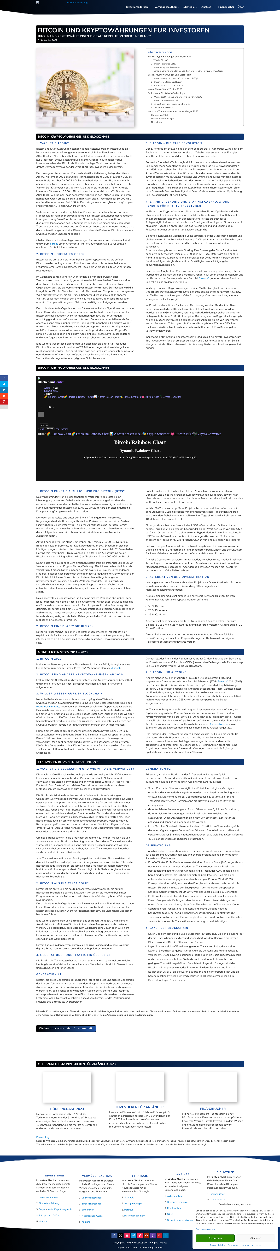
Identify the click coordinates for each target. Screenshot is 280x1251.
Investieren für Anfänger (162, 118)
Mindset (115, 668)
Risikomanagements (48, 706)
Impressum (256, 1245)
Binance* (204, 278)
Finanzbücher (226, 7)
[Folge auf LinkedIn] (166, 1235)
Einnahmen (88, 1209)
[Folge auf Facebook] (114, 1235)
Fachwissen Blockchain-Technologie (166, 93)
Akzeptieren (215, 1238)
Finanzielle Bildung (49, 1203)
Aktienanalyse (175, 1196)
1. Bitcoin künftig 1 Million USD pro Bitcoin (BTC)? (174, 78)
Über (241, 7)
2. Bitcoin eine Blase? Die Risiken (166, 82)
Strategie (189, 7)
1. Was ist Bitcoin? (159, 60)
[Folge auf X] (120, 1235)
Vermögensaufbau (166, 7)
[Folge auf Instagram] (127, 1235)
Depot (42, 1209)
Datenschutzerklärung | (143, 1247)
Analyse (206, 7)
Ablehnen (255, 1238)
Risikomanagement (134, 1215)
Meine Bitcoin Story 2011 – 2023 (164, 89)
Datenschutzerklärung (238, 1245)
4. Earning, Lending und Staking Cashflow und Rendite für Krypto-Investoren (187, 71)
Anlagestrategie (219, 724)
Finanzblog (42, 1137)
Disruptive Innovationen (180, 1220)
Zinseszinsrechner (91, 1203)
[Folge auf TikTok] (140, 1235)
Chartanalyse (174, 1208)
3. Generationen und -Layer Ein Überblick (170, 104)
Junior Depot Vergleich (59, 1209)
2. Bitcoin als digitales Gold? (164, 100)
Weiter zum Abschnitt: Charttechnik (66, 1028)
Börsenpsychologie (177, 1202)
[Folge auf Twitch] (153, 1235)
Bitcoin (170, 1214)
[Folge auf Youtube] (146, 1235)
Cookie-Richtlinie (218, 1245)
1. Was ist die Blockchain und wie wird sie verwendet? (176, 96)
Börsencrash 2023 (160, 115)
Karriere (86, 1221)
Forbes (54, 244)
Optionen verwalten (205, 1229)
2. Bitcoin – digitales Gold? (163, 63)
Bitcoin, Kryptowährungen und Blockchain (169, 56)
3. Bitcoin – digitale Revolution (165, 67)
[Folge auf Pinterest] (159, 1235)
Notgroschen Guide (92, 1215)
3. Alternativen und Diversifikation (167, 85)
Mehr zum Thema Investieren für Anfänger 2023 (172, 111)
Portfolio (128, 1209)
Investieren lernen (137, 7)
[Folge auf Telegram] (133, 1235)
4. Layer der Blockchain (162, 107)
